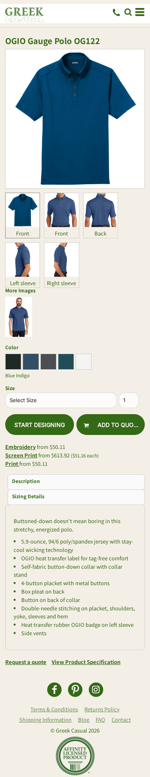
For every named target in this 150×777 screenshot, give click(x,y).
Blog (83, 719)
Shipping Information (45, 719)
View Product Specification (86, 662)
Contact (121, 719)
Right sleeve (61, 283)
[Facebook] (54, 689)
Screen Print (21, 455)
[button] (128, 12)
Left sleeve (23, 283)
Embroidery (20, 447)
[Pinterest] (75, 689)
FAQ (100, 719)
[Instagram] (96, 689)
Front (22, 233)
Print (12, 463)
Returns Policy (102, 709)
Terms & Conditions (54, 709)
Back (100, 233)
